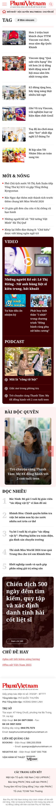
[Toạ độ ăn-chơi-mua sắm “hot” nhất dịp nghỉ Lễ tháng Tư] (14, 134)
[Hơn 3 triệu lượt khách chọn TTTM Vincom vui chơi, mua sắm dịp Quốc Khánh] (14, 38)
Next (51, 451)
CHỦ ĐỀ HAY (15, 651)
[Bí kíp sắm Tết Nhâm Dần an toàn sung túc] (14, 155)
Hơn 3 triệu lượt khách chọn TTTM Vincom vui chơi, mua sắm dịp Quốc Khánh (40, 40)
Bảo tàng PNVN (16, 782)
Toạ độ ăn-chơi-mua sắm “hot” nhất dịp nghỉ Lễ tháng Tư (41, 132)
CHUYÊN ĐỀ (48, 12)
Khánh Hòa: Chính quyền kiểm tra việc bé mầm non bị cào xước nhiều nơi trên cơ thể (30, 517)
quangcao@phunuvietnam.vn (37, 746)
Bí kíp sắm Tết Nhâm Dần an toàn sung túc (40, 153)
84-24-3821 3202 (11, 724)
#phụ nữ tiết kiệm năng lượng (21, 659)
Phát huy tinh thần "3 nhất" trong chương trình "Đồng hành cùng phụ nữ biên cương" (39, 320)
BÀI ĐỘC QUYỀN (22, 411)
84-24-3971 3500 (23, 720)
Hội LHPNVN (42, 777)
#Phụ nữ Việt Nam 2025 (16, 664)
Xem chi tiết (17, 641)
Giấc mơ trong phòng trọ (24, 388)
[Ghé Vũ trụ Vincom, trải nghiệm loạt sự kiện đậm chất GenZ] (14, 113)
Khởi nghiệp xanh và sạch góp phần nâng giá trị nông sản (28, 566)
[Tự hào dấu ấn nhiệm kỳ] (15, 300)
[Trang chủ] (4, 12)
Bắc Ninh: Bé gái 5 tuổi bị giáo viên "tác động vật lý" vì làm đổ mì (30, 501)
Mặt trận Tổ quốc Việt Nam (20, 777)
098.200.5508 (34, 742)
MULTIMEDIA (36, 12)
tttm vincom (27, 20)
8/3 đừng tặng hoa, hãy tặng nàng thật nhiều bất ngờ (40, 91)
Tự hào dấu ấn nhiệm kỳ (13, 312)
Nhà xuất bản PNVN (36, 782)
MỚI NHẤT (12, 12)
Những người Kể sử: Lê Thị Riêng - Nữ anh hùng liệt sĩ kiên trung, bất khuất (26, 284)
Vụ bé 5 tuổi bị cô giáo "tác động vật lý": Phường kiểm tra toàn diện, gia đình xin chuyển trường (31, 535)
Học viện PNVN (43, 786)
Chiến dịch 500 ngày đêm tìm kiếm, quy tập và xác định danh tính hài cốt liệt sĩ (26, 602)
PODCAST (14, 341)
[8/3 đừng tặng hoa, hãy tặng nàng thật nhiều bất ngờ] (14, 92)
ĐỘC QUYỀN (23, 12)
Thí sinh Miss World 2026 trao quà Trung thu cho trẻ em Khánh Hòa (30, 552)
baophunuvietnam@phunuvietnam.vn (28, 732)
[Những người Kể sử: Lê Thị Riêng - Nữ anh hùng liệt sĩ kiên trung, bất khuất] (28, 261)
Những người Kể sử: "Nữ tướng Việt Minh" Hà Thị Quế (26, 220)
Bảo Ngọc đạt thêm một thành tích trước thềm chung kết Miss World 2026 (29, 199)
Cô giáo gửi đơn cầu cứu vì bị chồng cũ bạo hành (28, 210)
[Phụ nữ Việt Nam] (20, 687)
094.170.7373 (28, 728)
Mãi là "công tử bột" (23, 379)
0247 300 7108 (38, 752)
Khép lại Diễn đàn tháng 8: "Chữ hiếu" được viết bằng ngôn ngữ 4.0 (27, 231)
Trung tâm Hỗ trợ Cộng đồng (18, 786)
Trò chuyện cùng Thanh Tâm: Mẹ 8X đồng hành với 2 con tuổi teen (29, 397)
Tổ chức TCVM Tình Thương (28, 791)
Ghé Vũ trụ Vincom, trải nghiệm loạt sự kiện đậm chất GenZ (41, 111)
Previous (5, 451)
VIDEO (11, 241)
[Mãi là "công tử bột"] (28, 361)
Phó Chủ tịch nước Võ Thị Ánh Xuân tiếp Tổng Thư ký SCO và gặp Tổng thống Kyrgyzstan (29, 187)
